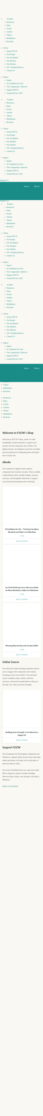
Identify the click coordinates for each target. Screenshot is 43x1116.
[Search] (13, 186)
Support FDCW (12, 90)
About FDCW (11, 51)
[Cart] (20, 186)
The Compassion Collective (16, 87)
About (5, 48)
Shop (8, 25)
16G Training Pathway (15, 67)
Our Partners (11, 61)
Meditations (10, 38)
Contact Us (10, 70)
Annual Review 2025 (14, 93)
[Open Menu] (3, 195)
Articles (9, 32)
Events (9, 29)
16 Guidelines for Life (14, 83)
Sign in (26, 186)
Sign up (36, 186)
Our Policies (11, 64)
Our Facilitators (12, 58)
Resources (10, 22)
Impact (5, 77)
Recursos (9, 41)
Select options (22, 541)
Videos (9, 35)
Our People (10, 54)
